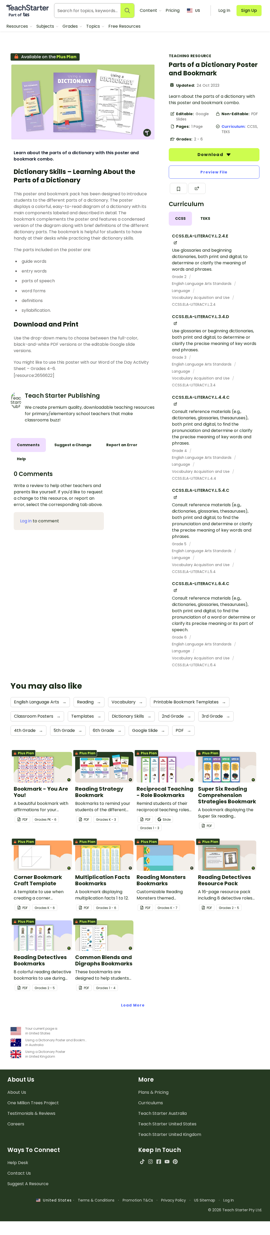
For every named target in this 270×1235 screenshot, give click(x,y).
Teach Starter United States (167, 1124)
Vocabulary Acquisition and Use (201, 297)
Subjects (45, 26)
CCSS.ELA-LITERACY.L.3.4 (194, 385)
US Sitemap (204, 1200)
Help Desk (17, 1163)
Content (149, 10)
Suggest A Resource (28, 1184)
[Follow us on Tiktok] (142, 1161)
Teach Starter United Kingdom (169, 1134)
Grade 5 (179, 544)
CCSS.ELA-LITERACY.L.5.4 (194, 571)
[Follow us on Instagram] (150, 1161)
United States (55, 1200)
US (197, 10)
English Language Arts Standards (202, 283)
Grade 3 (179, 357)
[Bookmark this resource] (178, 188)
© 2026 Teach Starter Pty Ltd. (235, 1210)
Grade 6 (180, 637)
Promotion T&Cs (138, 1200)
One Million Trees (33, 1103)
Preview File (214, 172)
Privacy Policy (173, 1200)
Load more (133, 1005)
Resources (17, 26)
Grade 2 (179, 276)
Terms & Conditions (96, 1200)
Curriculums (150, 1103)
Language (181, 290)
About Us (16, 1092)
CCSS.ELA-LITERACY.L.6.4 (194, 665)
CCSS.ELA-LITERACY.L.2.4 (194, 304)
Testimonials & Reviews (31, 1113)
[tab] (180, 219)
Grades (70, 26)
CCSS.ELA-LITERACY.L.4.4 (194, 478)
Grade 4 (180, 450)
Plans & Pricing (153, 1092)
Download (210, 155)
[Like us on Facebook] (159, 1161)
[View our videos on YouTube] (167, 1161)
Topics (93, 26)
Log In (228, 1200)
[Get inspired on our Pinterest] (175, 1161)
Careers (15, 1124)
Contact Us (19, 1173)
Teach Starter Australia (162, 1113)
